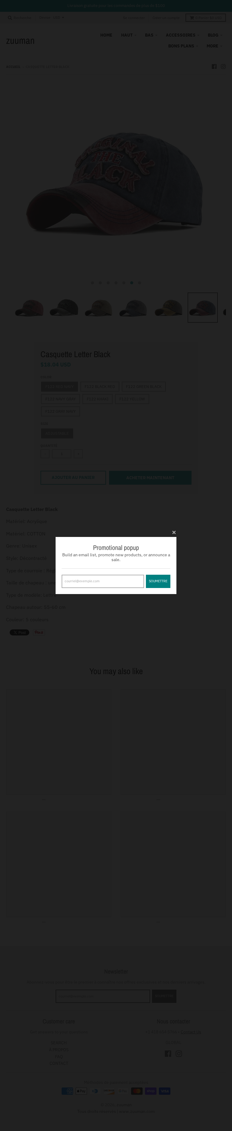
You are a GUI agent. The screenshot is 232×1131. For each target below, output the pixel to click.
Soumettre (158, 581)
